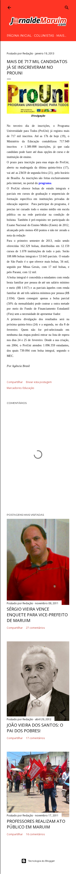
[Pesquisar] (66, 7)
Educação (28, 388)
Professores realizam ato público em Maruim (36, 824)
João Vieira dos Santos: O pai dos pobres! (35, 728)
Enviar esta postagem (39, 382)
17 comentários (35, 738)
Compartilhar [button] (15, 382)
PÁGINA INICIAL (19, 36)
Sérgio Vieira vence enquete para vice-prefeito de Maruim (37, 614)
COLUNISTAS (44, 36)
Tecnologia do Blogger (41, 860)
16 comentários (35, 834)
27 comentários (35, 628)
